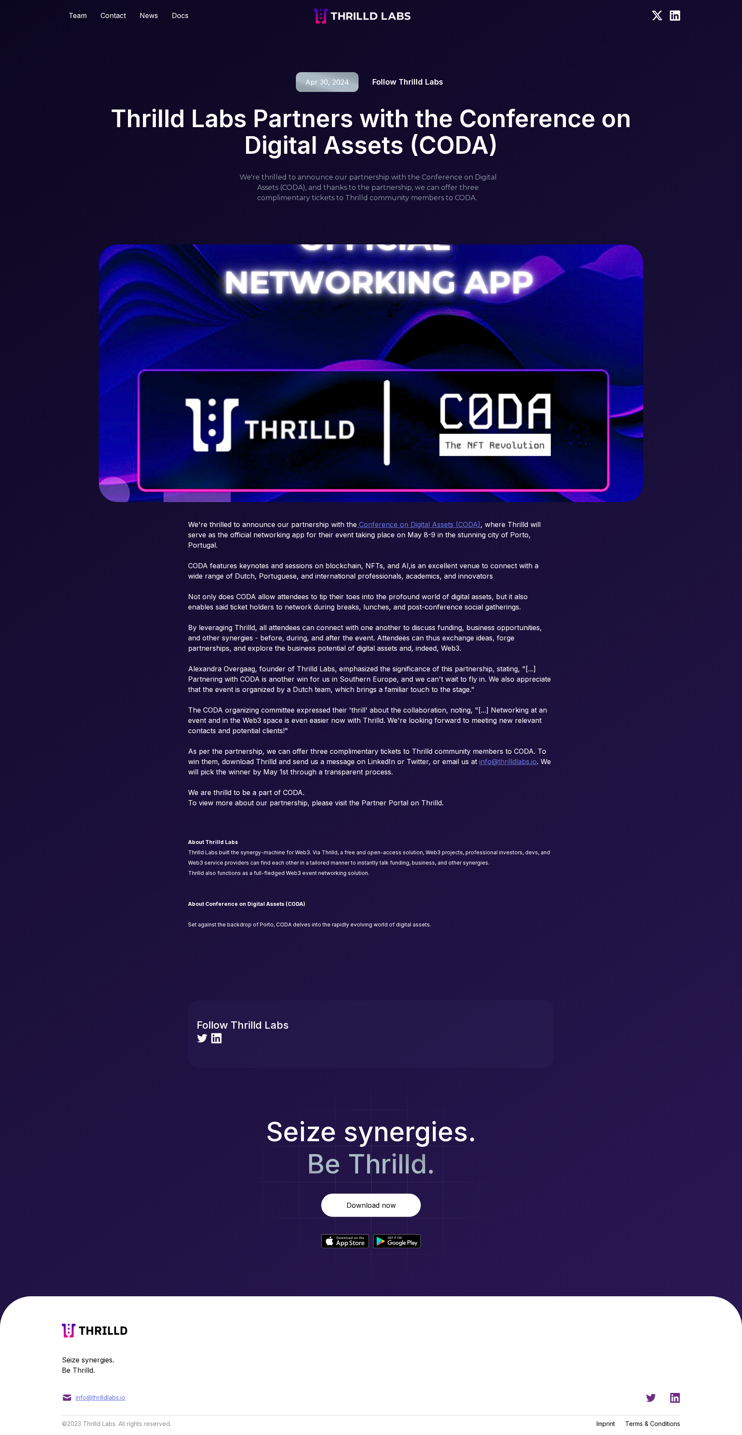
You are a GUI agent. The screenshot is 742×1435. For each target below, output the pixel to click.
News (149, 15)
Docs (180, 15)
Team (78, 15)
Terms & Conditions (652, 1423)
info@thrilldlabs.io (508, 761)
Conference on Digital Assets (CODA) (418, 524)
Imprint (605, 1423)
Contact (113, 15)
